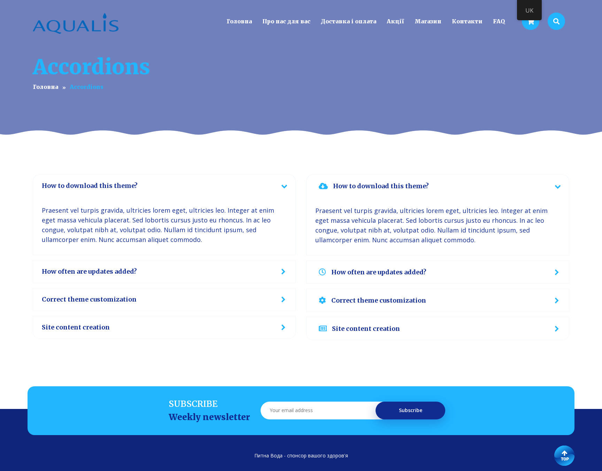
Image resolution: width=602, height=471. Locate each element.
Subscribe (410, 410)
